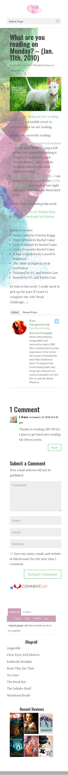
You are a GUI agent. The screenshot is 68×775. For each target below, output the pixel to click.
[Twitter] (57, 321)
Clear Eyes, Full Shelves (23, 655)
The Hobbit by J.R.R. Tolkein (32, 176)
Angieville (14, 648)
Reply (54, 447)
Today (18, 618)
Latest (27, 612)
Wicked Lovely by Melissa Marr (34, 212)
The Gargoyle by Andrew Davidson (37, 143)
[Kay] (19, 332)
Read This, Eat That (20, 668)
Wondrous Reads (18, 695)
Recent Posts (30, 312)
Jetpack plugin (16, 625)
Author (15, 312)
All (46, 618)
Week (27, 618)
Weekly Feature (42, 65)
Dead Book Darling (39, 328)
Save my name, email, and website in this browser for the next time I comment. (35, 559)
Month (37, 618)
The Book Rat (16, 682)
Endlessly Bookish (19, 661)
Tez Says (13, 675)
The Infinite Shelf (19, 688)
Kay (15, 65)
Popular (14, 612)
